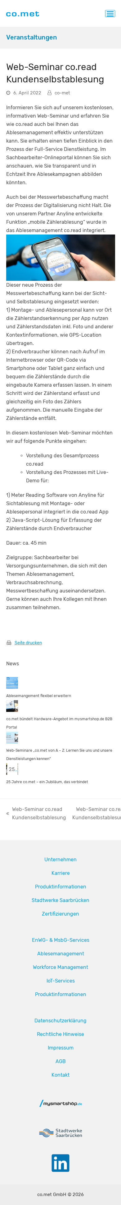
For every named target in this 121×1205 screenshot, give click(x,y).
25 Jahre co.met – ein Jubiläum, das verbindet (47, 782)
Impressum (61, 1048)
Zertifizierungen (60, 914)
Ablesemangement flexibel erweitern (38, 696)
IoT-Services (61, 981)
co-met (62, 93)
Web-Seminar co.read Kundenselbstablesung (36, 814)
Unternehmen (60, 859)
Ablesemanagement (60, 954)
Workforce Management (60, 967)
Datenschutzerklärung (60, 1021)
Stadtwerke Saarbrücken (60, 900)
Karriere (61, 873)
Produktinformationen (60, 887)
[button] (110, 13)
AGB (61, 1061)
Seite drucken (28, 643)
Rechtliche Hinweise (60, 1034)
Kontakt (60, 1075)
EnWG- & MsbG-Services (60, 940)
